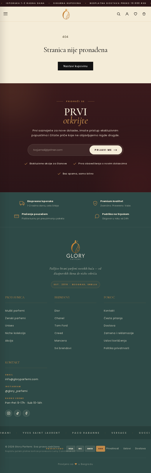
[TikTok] (17, 413)
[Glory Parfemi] (75, 250)
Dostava (109, 325)
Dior (57, 311)
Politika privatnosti (116, 348)
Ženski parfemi (15, 318)
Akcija (9, 340)
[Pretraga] (119, 14)
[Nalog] (127, 14)
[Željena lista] (135, 14)
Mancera (61, 340)
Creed (59, 333)
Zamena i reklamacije (119, 333)
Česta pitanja (113, 318)
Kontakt (109, 311)
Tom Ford (61, 325)
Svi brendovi (63, 348)
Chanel (59, 318)
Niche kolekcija (15, 333)
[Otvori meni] (5, 14)
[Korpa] (144, 14)
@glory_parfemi (16, 391)
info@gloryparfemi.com (21, 379)
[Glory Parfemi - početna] (66, 14)
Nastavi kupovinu (75, 66)
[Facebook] (26, 413)
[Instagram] (8, 413)
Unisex (9, 325)
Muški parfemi (15, 311)
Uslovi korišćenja (115, 340)
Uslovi (127, 448)
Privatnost (112, 448)
